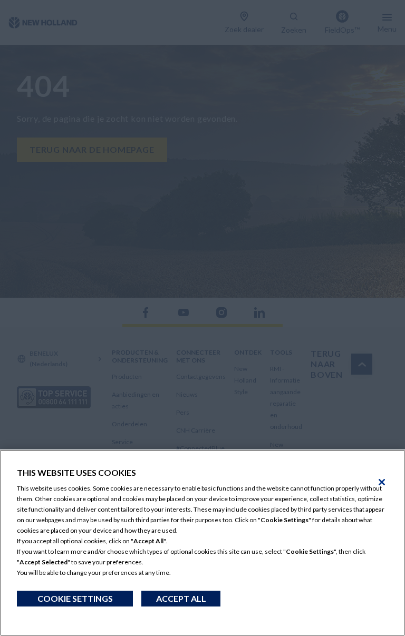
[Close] (381, 482)
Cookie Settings (75, 598)
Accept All (181, 598)
